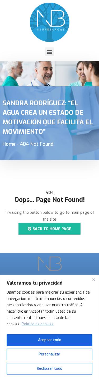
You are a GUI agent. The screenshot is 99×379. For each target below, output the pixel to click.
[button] (49, 51)
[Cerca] (93, 279)
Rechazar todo (49, 368)
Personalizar (49, 354)
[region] (49, 327)
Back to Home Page (51, 228)
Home (9, 144)
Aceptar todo (49, 340)
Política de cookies (38, 324)
